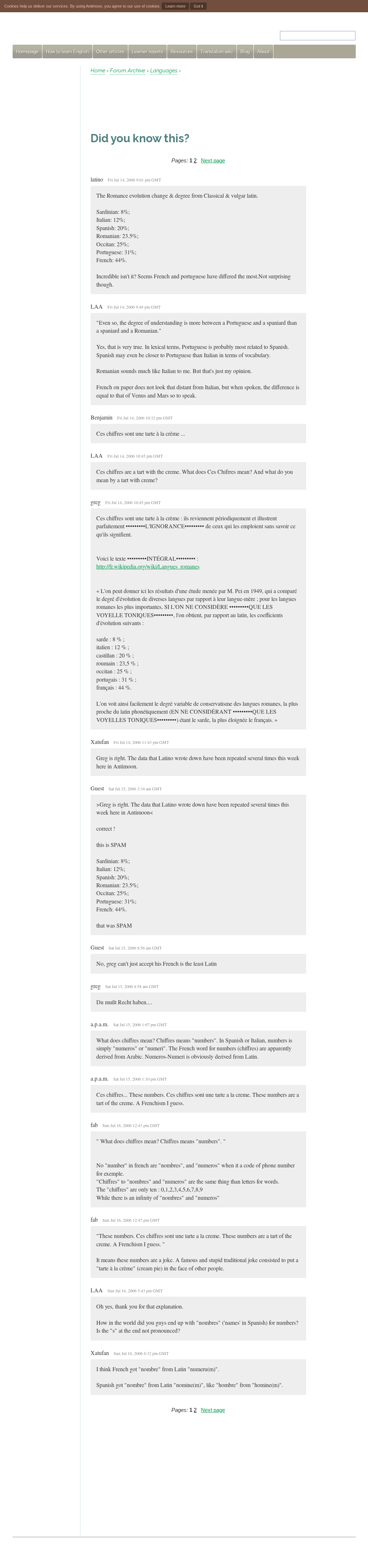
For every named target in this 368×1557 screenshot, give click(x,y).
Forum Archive (127, 70)
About (263, 51)
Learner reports (147, 51)
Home (98, 70)
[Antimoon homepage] (77, 31)
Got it (198, 6)
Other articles (110, 51)
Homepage (27, 51)
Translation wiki (217, 51)
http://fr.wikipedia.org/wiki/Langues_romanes (147, 566)
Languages (164, 70)
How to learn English (67, 51)
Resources (182, 51)
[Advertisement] (43, 174)
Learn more (175, 6)
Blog (245, 51)
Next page (213, 160)
